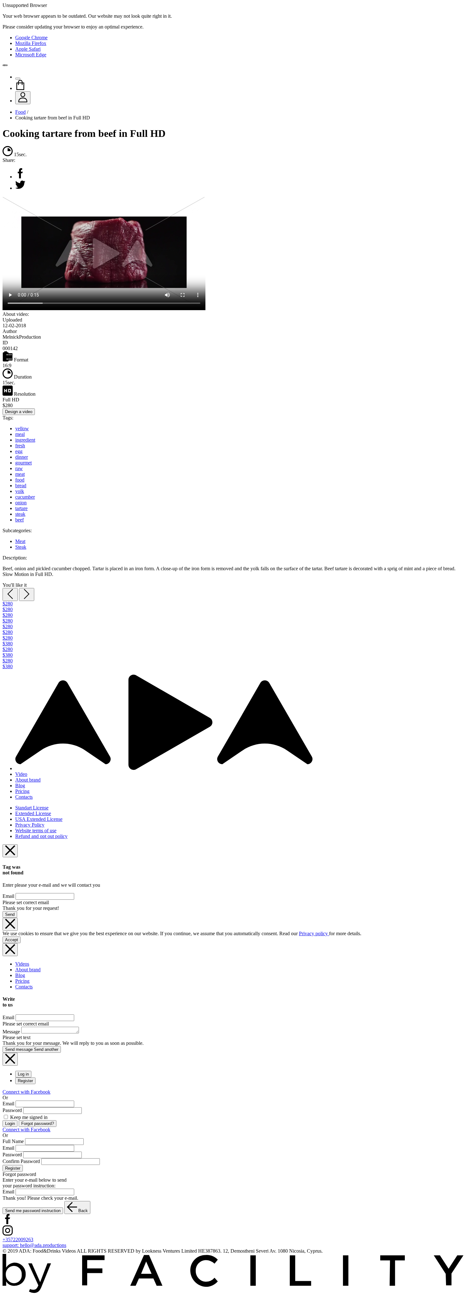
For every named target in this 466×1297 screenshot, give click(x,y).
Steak (20, 547)
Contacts (24, 797)
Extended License (33, 813)
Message (11, 1031)
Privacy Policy (29, 824)
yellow (22, 428)
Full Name (13, 1141)
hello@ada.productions (34, 1245)
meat (20, 474)
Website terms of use (35, 830)
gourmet (23, 462)
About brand (28, 780)
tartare (21, 508)
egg (19, 451)
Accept (11, 939)
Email (8, 896)
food (19, 479)
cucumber (25, 497)
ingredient (25, 440)
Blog (20, 785)
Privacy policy (314, 933)
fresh (20, 445)
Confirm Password (21, 1161)
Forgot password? (37, 1123)
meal (20, 434)
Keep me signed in (28, 1117)
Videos (22, 964)
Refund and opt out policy (41, 836)
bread (20, 485)
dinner (21, 457)
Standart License (32, 807)
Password (12, 1110)
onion (21, 502)
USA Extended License (38, 819)
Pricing (22, 791)
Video (21, 774)
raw (19, 468)
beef (19, 519)
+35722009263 (18, 1239)
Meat (20, 541)
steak (20, 514)
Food (20, 112)
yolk (19, 491)
